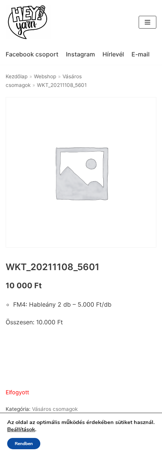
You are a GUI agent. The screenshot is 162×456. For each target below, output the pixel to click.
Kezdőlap (17, 76)
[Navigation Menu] (147, 22)
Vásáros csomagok (55, 409)
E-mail (140, 54)
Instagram (80, 54)
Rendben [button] (24, 444)
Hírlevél (113, 54)
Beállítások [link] (21, 429)
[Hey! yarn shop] (28, 22)
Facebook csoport (32, 54)
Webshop (45, 76)
